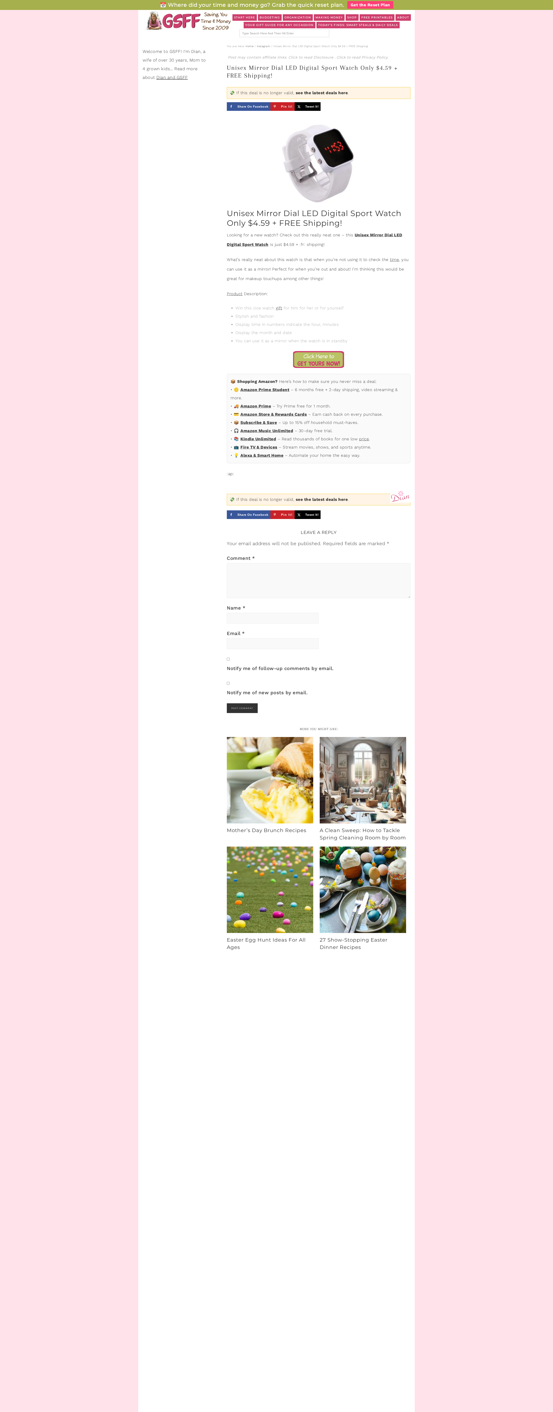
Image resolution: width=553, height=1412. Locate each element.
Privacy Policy (375, 57)
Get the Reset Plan (370, 4)
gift (279, 308)
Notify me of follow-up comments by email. (280, 668)
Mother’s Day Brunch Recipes (266, 830)
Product (235, 293)
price (364, 438)
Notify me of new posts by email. (267, 692)
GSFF (188, 21)
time (394, 259)
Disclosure (324, 57)
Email (236, 633)
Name (236, 608)
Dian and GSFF (172, 77)
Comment (241, 558)
